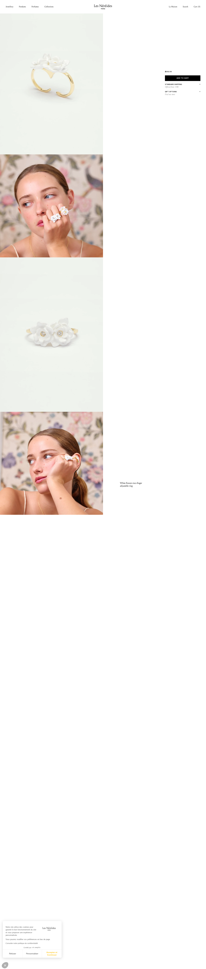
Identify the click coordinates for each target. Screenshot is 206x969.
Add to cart (183, 78)
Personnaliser (32, 953)
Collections (49, 6)
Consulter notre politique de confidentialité (22, 943)
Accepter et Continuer (51, 953)
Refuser (12, 953)
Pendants (22, 6)
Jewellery (9, 6)
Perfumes (35, 6)
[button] (5, 965)
